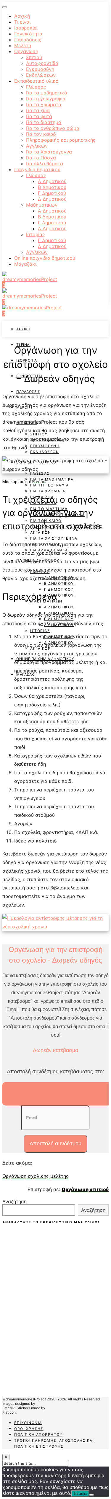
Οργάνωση (26, 51)
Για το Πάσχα (41, 158)
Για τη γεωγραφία (45, 99)
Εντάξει (80, 1493)
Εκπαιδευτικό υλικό (36, 81)
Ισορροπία (25, 28)
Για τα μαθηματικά (46, 93)
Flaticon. (9, 1412)
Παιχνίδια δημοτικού (37, 169)
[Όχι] (91, 1495)
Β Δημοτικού (52, 187)
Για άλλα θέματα (44, 163)
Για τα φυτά (39, 116)
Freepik (39, 481)
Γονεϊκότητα (28, 34)
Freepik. (9, 1408)
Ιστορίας (35, 234)
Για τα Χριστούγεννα (49, 152)
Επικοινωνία (28, 1422)
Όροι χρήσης (29, 1428)
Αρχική (22, 16)
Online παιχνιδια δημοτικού (44, 258)
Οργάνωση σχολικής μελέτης (35, 1176)
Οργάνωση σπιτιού (85, 1189)
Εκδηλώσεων (41, 75)
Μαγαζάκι (25, 264)
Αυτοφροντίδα (42, 63)
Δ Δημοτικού (52, 199)
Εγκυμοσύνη (40, 69)
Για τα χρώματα (43, 104)
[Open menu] (4, 7)
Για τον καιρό (41, 134)
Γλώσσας (36, 87)
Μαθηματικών (41, 205)
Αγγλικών (37, 146)
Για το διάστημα (43, 122)
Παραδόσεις (27, 40)
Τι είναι (22, 22)
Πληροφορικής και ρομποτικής (61, 140)
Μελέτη (22, 45)
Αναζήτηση (14, 1201)
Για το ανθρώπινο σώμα (52, 128)
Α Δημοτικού (52, 181)
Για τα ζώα (38, 110)
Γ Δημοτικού (52, 193)
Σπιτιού (34, 57)
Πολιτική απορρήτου (38, 1434)
